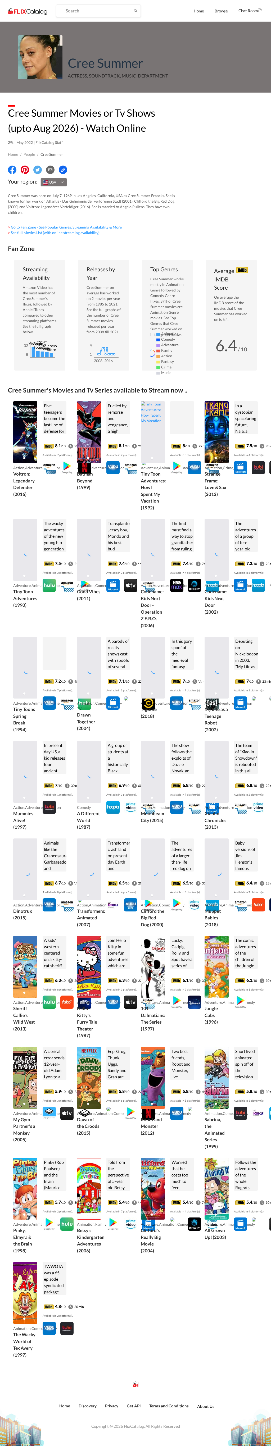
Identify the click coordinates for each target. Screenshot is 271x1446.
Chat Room (248, 10)
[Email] (50, 170)
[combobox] (53, 182)
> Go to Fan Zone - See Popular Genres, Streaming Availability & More (65, 227)
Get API (134, 1405)
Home (199, 10)
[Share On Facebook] (12, 170)
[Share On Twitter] (37, 170)
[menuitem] (199, 10)
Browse (221, 10)
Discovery (88, 1405)
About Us (205, 1406)
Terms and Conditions (169, 1405)
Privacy (111, 1405)
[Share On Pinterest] (25, 170)
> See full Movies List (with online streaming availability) (54, 232)
